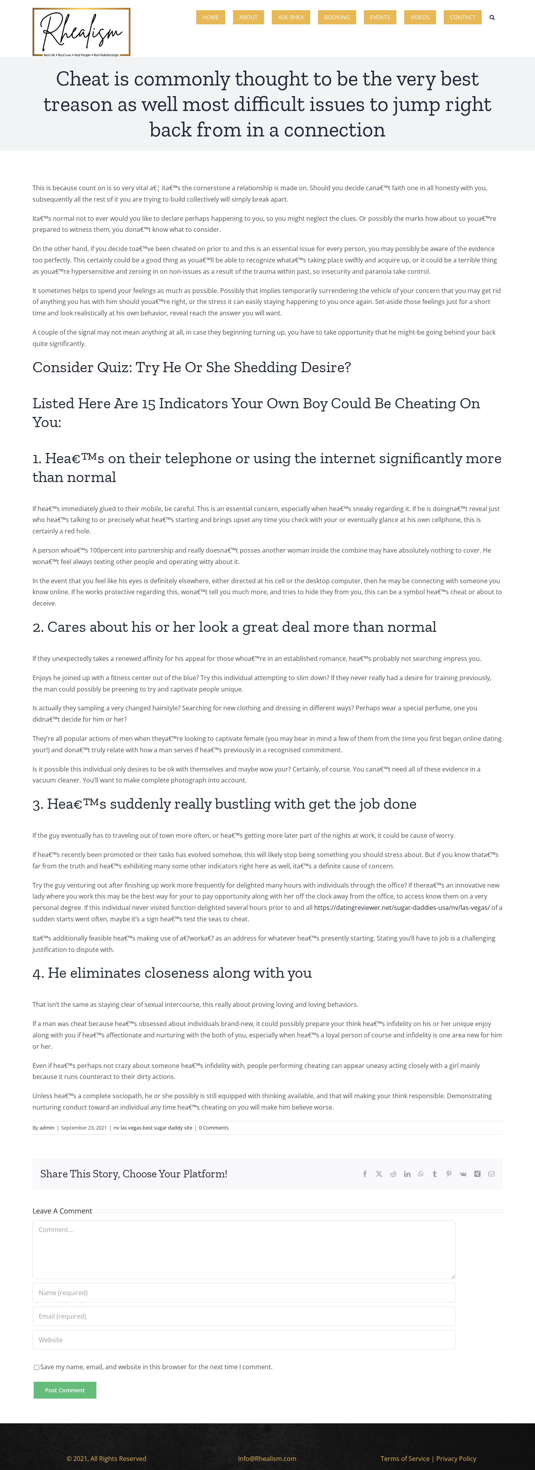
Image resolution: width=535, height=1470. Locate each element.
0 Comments (214, 1127)
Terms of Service (405, 1458)
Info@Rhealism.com (267, 1458)
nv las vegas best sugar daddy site (153, 1127)
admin (47, 1127)
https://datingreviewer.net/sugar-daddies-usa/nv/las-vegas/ (402, 907)
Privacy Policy (456, 1458)
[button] (492, 16)
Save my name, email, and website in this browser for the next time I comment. (156, 1367)
